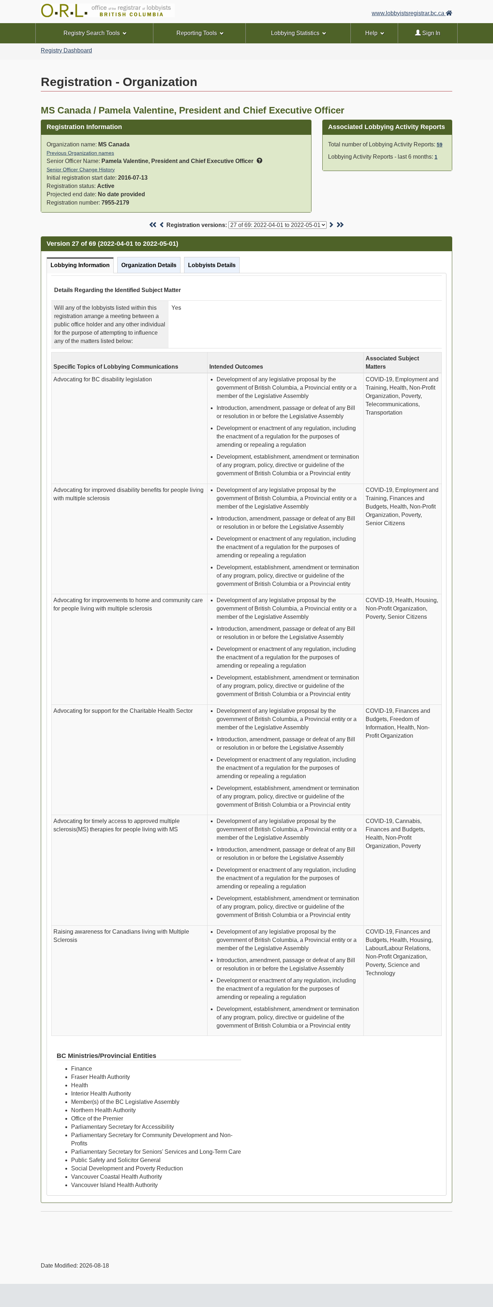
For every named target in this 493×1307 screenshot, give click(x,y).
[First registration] (153, 225)
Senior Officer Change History (81, 169)
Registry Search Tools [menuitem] (92, 33)
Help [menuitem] (371, 33)
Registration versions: (196, 225)
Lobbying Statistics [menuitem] (295, 33)
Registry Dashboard (66, 50)
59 (439, 144)
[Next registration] (331, 225)
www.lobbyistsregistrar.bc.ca (409, 13)
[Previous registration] (162, 225)
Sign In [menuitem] (430, 33)
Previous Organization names (80, 153)
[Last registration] (339, 225)
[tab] (80, 265)
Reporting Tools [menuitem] (196, 33)
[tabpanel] (246, 734)
